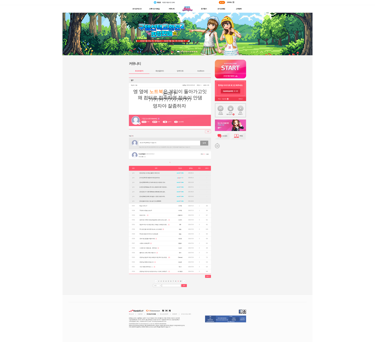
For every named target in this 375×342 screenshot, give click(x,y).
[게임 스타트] (230, 66)
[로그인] (222, 2)
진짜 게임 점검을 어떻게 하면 (148, 238)
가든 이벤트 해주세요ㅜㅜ (147, 266)
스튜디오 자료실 (154, 9)
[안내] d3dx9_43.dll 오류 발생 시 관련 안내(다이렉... (152, 196)
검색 (184, 285)
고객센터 (239, 9)
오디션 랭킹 (221, 9)
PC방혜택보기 (240, 113)
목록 (208, 131)
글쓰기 (208, 276)
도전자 (180, 220)
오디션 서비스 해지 (186, 314)
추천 (202, 154)
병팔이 (180, 243)
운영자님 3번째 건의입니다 (148, 262)
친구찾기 (204, 9)
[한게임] (146, 2)
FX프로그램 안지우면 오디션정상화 (149, 234)
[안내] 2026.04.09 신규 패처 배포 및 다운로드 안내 (152, 182)
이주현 (180, 206)
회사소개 (131, 314)
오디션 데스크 (137, 9)
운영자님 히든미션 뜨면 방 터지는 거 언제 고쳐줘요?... (155, 271)
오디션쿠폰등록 (220, 113)
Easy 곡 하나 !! (143, 206)
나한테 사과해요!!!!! (145, 243)
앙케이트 (180, 71)
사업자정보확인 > (175, 319)
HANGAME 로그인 (230, 91)
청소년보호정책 (164, 314)
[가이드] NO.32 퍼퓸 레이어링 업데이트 (150, 177)
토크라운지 (139, 71)
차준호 (180, 238)
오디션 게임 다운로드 (230, 75)
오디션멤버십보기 (229, 113)
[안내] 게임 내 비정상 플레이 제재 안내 (149, 173)
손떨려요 (180, 215)
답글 (207, 154)
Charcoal (180, 257)
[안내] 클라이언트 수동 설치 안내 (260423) (150, 201)
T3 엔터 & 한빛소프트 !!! (146, 210)
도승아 (180, 248)
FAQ (238, 136)
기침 (136, 85)
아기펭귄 (180, 271)
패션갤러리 (160, 71)
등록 (204, 143)
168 (180, 224)
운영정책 (174, 314)
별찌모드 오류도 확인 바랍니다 (149, 252)
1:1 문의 (222, 136)
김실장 (180, 262)
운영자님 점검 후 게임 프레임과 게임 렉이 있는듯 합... (155, 257)
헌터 (180, 252)
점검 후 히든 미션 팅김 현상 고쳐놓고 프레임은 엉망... (154, 224)
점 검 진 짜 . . (144, 215)
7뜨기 (180, 266)
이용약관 (140, 314)
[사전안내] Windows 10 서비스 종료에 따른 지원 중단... (153, 187)
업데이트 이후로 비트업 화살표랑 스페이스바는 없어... (155, 220)
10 (180, 281)
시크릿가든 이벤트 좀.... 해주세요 (149, 248)
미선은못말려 (142, 154)
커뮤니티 (172, 9)
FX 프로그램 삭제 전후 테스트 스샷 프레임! (152, 229)
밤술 (180, 229)
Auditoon (200, 71)
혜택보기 (241, 99)
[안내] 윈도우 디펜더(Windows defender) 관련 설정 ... (153, 191)
